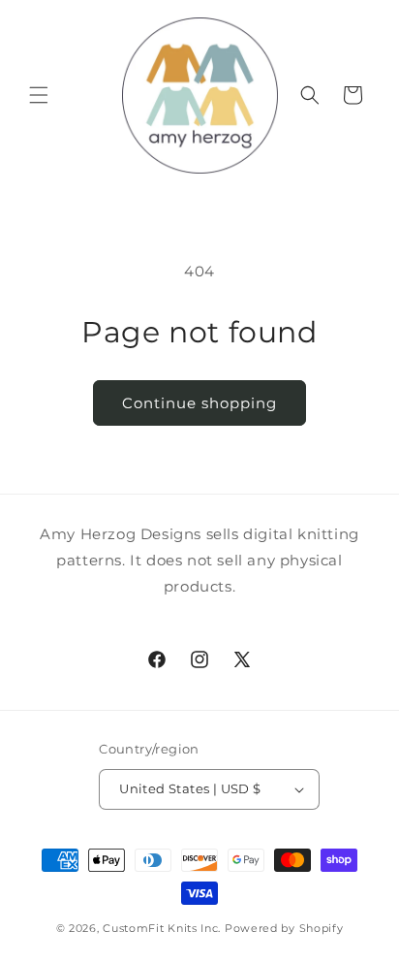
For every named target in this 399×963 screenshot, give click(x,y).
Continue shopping (199, 403)
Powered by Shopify (284, 928)
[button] (38, 95)
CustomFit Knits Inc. (162, 928)
